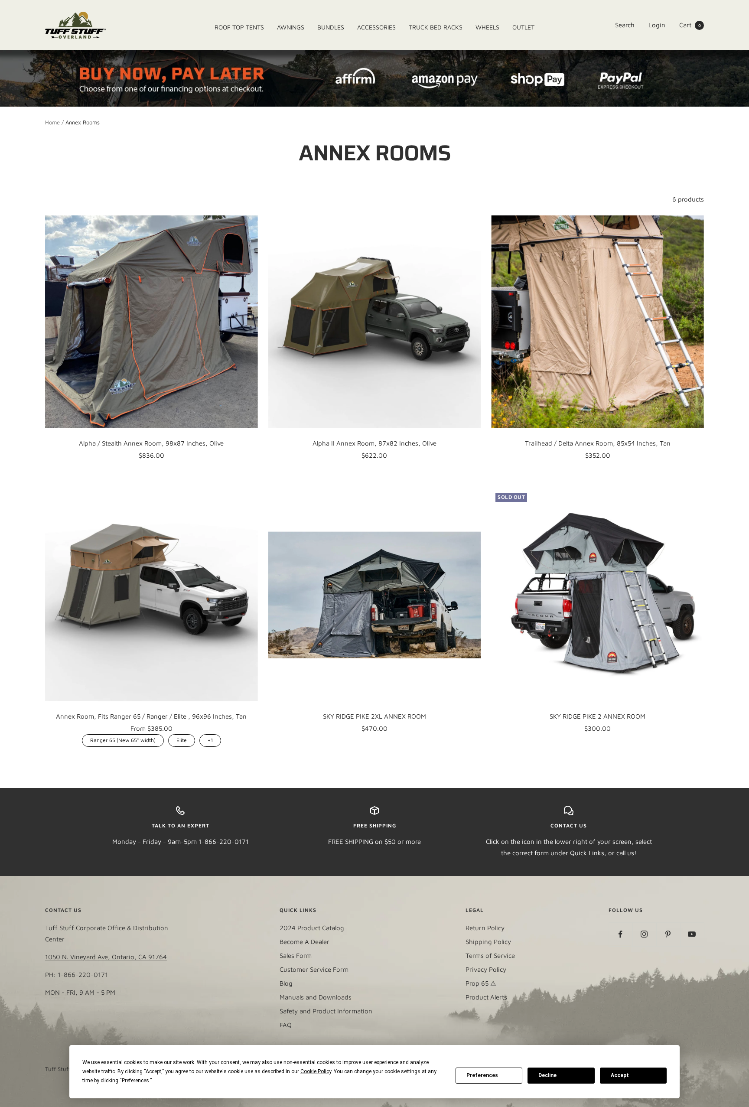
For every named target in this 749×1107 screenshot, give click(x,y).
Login (656, 25)
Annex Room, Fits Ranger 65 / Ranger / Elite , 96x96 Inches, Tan (151, 716)
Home (52, 122)
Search (625, 25)
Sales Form (296, 955)
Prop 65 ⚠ (481, 983)
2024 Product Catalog (312, 927)
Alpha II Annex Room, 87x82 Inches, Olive (374, 443)
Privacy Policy (486, 969)
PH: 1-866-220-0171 (76, 974)
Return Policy (485, 927)
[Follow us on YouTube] (692, 934)
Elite (181, 738)
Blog (286, 983)
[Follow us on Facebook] (620, 934)
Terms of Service (490, 955)
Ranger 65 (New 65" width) (122, 738)
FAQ (286, 1025)
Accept (620, 1075)
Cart (690, 25)
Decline (547, 1075)
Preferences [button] (135, 1081)
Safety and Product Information (326, 1011)
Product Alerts (486, 997)
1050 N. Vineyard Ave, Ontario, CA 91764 (106, 956)
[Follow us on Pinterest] (668, 934)
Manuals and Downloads (316, 997)
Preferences (482, 1075)
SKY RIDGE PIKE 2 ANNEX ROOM (597, 716)
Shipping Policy (488, 941)
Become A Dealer (304, 941)
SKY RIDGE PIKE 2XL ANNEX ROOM (374, 716)
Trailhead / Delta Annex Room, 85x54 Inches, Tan (598, 443)
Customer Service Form (314, 969)
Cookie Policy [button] (315, 1071)
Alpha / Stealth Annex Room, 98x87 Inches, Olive (151, 443)
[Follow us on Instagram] (644, 934)
